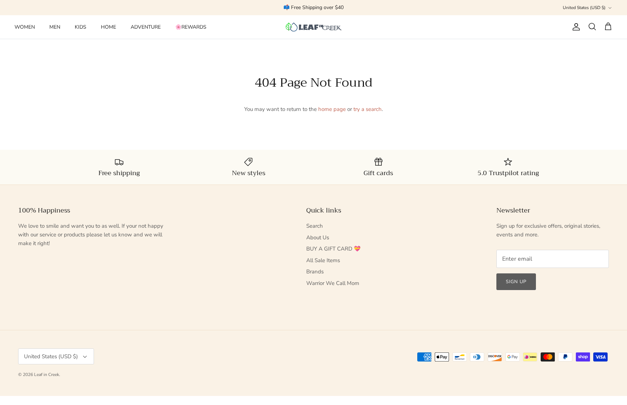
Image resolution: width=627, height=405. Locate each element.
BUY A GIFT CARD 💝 (333, 248)
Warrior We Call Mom (332, 283)
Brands (315, 271)
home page (332, 109)
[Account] (575, 26)
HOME (108, 27)
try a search (367, 109)
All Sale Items (323, 260)
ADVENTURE (146, 27)
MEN (54, 27)
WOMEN (25, 27)
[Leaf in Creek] (314, 27)
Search (314, 226)
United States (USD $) (584, 8)
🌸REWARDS (190, 27)
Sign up (516, 281)
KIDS (80, 27)
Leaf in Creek (46, 374)
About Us (317, 237)
